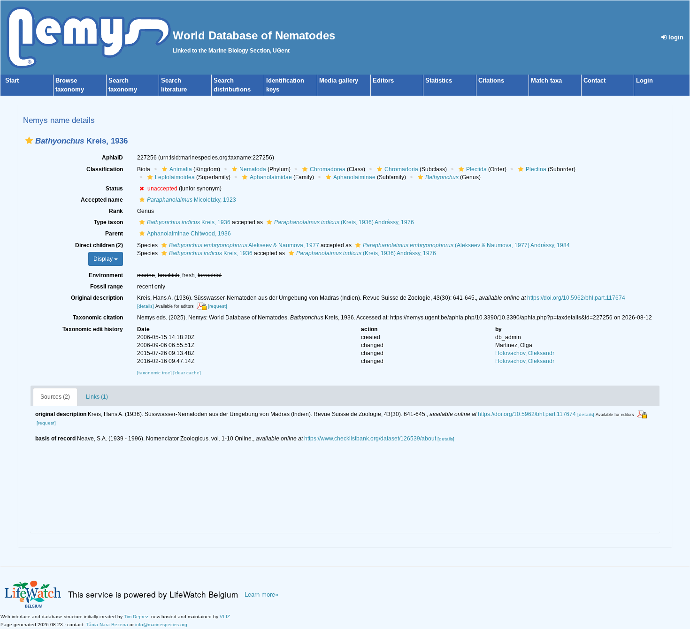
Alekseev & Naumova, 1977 (244, 245)
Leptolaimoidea (175, 177)
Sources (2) (55, 397)
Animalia (180, 169)
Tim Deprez (136, 616)
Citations (491, 80)
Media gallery (338, 80)
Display (103, 259)
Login (644, 80)
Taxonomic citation (98, 317)
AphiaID (112, 157)
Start (12, 80)
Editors (383, 80)
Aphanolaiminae (354, 177)
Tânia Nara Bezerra (107, 624)
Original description (97, 298)
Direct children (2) (99, 245)
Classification (104, 169)
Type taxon (108, 222)
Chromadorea (327, 169)
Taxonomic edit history (92, 329)
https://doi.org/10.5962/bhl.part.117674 (576, 298)
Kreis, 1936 (188, 222)
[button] (29, 140)
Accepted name (102, 200)
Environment (106, 275)
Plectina (536, 169)
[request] (217, 306)
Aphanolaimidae (271, 177)
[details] (145, 306)
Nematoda (252, 169)
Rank (116, 211)
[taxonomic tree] (155, 372)
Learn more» (261, 594)
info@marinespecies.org (161, 624)
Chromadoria (401, 169)
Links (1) (97, 397)
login (675, 37)
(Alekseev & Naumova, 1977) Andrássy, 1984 (466, 245)
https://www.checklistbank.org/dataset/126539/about (370, 438)
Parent (114, 233)
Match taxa (546, 80)
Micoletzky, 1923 (191, 200)
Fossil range (106, 286)
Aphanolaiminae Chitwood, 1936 (189, 233)
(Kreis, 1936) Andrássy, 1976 (344, 222)
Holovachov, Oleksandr (524, 353)
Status (114, 188)
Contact (594, 80)
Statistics (438, 80)
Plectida (476, 169)
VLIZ (225, 616)
